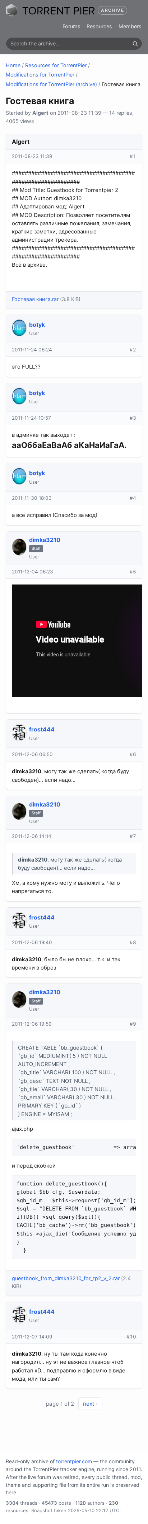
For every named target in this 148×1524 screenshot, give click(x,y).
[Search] (135, 43)
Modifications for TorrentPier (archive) (51, 84)
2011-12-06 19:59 (31, 1024)
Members (130, 26)
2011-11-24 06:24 (32, 349)
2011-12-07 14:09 (32, 1337)
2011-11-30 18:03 (32, 498)
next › (90, 1403)
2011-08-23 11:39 (32, 156)
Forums (71, 26)
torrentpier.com (74, 1461)
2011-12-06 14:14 (31, 836)
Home (13, 65)
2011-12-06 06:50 (32, 754)
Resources (99, 26)
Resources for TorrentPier (56, 65)
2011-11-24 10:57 (31, 418)
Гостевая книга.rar (35, 299)
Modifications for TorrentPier (40, 74)
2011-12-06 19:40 (32, 942)
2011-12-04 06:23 (32, 571)
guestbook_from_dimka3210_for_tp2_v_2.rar (66, 1278)
